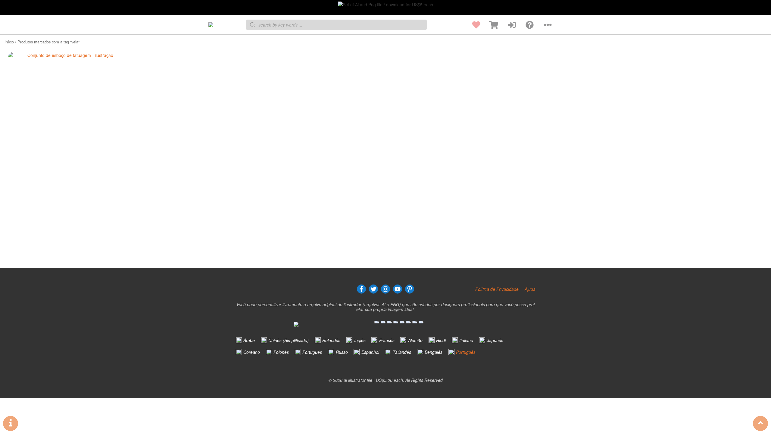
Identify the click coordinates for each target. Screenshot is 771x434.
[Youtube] (397, 289)
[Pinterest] (409, 289)
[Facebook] (361, 289)
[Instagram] (385, 289)
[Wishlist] (471, 25)
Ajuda (530, 289)
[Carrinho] (489, 25)
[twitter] (373, 289)
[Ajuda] (525, 25)
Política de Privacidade (497, 289)
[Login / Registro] (507, 25)
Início (9, 42)
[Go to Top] (760, 423)
